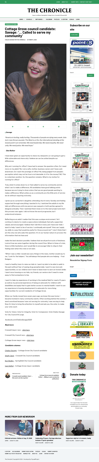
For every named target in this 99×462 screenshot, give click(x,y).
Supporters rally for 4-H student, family (78, 438)
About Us (65, 2)
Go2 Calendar (16, 451)
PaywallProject (35, 459)
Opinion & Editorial (11, 24)
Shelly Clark (9, 356)
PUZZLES (57, 19)
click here (26, 330)
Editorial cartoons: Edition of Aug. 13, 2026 (18, 438)
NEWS (21, 19)
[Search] (5, 2)
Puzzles (37, 451)
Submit (73, 275)
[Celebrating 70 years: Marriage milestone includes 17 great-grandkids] (49, 428)
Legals (44, 451)
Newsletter (26, 453)
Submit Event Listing (27, 451)
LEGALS (71, 19)
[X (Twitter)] (28, 127)
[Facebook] (12, 127)
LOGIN (78, 19)
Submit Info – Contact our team (81, 2)
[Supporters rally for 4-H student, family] (80, 428)
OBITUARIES (39, 19)
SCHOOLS (29, 19)
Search (72, 72)
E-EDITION (64, 19)
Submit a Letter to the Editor (13, 453)
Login (58, 2)
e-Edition (7, 451)
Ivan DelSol (9, 366)
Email (72, 267)
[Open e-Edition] (82, 149)
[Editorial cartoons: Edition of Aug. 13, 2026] (19, 428)
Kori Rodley (9, 361)
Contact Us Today (49, 453)
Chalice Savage (11, 351)
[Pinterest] (43, 127)
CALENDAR (49, 19)
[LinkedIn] (58, 127)
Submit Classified (53, 451)
